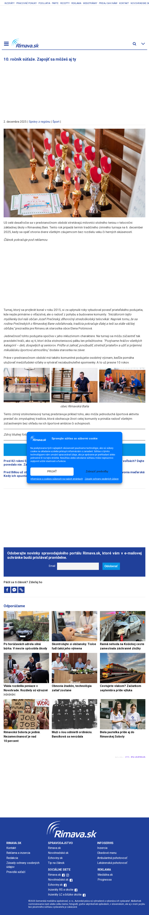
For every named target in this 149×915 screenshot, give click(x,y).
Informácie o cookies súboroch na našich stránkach (57, 479)
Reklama (76, 3)
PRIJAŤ (52, 471)
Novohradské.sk (58, 853)
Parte (55, 3)
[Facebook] (7, 590)
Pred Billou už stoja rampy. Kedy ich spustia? (23, 474)
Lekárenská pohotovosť (112, 863)
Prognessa (105, 879)
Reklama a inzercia (18, 853)
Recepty (65, 3)
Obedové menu (106, 853)
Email (52, 566)
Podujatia (44, 3)
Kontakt (124, 3)
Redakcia (12, 858)
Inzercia (102, 848)
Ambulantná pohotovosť (112, 858)
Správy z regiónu (39, 121)
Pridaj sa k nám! (108, 3)
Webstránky (90, 3)
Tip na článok (56, 863)
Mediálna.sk (105, 874)
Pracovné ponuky (26, 3)
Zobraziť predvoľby (97, 471)
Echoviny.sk (55, 858)
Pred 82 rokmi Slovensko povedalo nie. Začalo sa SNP (24, 462)
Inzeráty (10, 3)
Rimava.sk (54, 848)
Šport (56, 121)
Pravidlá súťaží (15, 872)
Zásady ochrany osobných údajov (102, 479)
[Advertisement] (74, 88)
